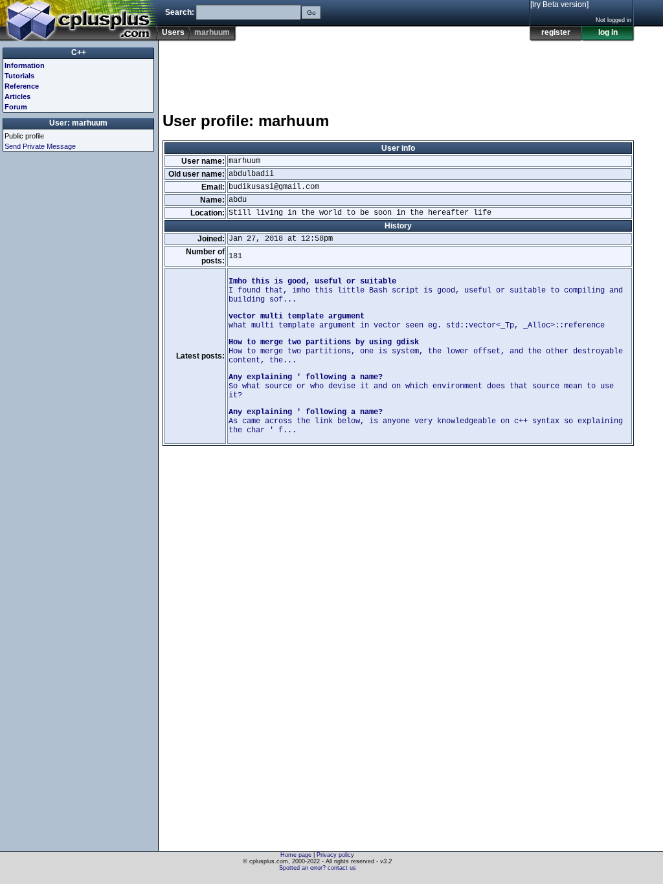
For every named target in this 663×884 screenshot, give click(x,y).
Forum (16, 107)
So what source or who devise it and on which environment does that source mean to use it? (421, 386)
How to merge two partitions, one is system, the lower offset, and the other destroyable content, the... (426, 351)
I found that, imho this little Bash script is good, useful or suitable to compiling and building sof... (426, 290)
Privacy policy (335, 855)
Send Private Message (40, 146)
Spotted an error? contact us (317, 868)
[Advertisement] (398, 70)
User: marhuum (78, 122)
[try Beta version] (559, 4)
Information (25, 65)
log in (608, 32)
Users (173, 32)
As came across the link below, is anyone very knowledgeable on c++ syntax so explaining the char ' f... (426, 421)
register (555, 32)
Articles (17, 96)
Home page (295, 855)
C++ (78, 52)
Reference (22, 86)
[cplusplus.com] (79, 20)
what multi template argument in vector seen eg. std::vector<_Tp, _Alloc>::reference (417, 321)
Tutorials (19, 76)
